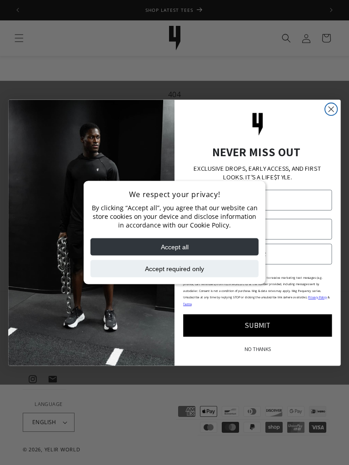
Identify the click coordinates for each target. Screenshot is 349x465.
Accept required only (174, 268)
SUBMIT (258, 325)
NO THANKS (257, 349)
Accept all (175, 246)
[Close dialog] (331, 109)
